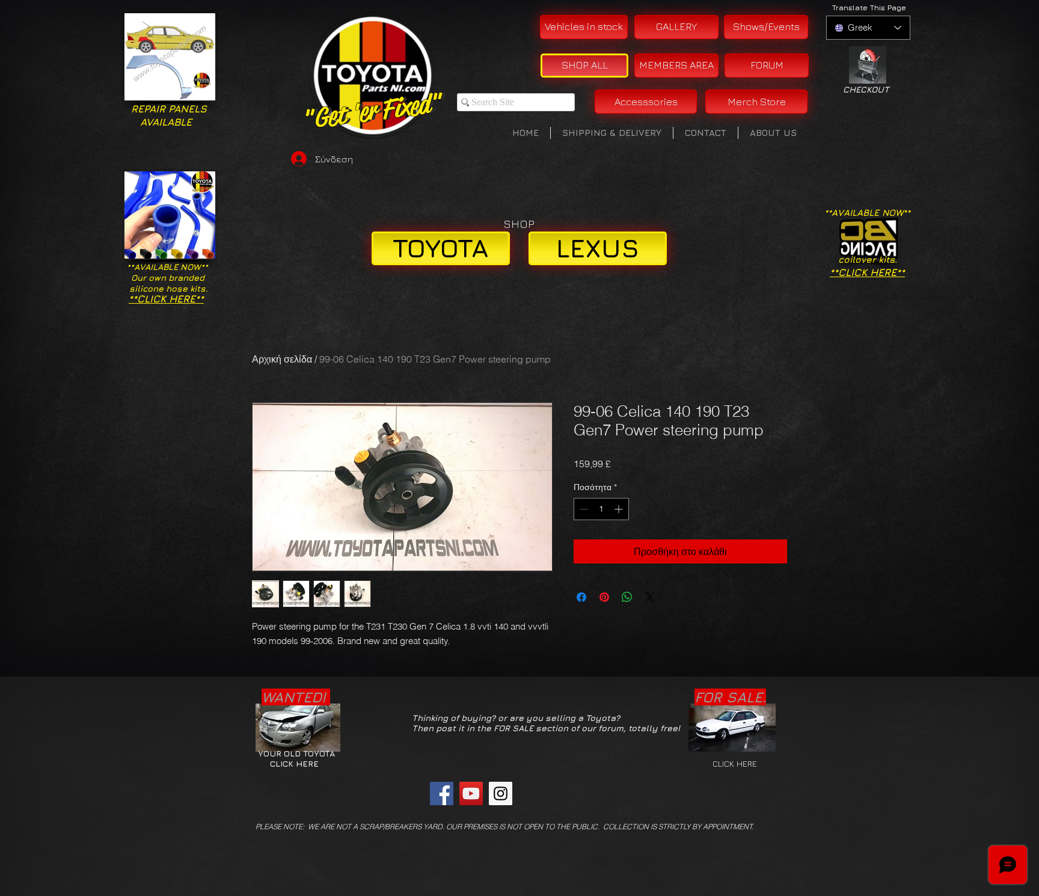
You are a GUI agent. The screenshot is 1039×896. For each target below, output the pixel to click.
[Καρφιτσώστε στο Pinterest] (604, 597)
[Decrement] (582, 509)
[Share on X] (650, 597)
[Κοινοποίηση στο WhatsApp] (627, 597)
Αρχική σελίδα (282, 359)
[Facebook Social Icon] (441, 793)
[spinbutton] (601, 509)
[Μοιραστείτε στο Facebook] (581, 597)
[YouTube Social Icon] (471, 793)
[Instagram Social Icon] (500, 793)
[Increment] (619, 509)
